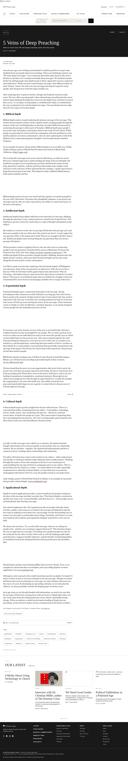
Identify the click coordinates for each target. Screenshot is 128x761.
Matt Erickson (71, 702)
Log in (111, 7)
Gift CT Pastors (84, 733)
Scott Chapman (9, 51)
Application (8, 634)
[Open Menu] (4, 14)
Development (52, 634)
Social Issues (43, 643)
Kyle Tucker (100, 703)
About (104, 728)
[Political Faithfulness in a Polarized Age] (109, 678)
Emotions (63, 634)
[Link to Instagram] (10, 736)
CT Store (82, 736)
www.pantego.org (25, 570)
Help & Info (107, 726)
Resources (121, 13)
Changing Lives (30, 634)
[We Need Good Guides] (79, 678)
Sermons (59, 731)
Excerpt (68, 688)
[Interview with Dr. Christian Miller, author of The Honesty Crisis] (49, 678)
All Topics (81, 13)
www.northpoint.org (37, 481)
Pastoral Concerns (50, 638)
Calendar (19, 634)
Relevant (19, 643)
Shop (82, 726)
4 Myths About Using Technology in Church (17, 677)
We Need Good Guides (78, 692)
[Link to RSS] (13, 736)
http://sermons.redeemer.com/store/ (46, 253)
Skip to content (5, 1)
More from (13, 613)
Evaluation (7, 638)
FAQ (104, 731)
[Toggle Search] (91, 21)
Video (37, 688)
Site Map (105, 733)
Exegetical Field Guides (63, 736)
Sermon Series (30, 643)
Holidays (59, 741)
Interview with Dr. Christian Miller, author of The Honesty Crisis (48, 695)
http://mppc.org (20, 152)
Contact (105, 736)
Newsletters (107, 13)
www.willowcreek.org (13, 362)
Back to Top (64, 718)
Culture (41, 634)
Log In (105, 744)
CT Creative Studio (30, 757)
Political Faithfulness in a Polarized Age (109, 694)
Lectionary (60, 739)
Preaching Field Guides (63, 733)
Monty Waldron (41, 708)
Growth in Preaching (33, 638)
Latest (12, 13)
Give (38, 757)
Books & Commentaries (60, 13)
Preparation (8, 643)
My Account (106, 739)
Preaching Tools (40, 13)
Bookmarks (106, 741)
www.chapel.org (45, 608)
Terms (16, 757)
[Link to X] (4, 736)
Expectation (19, 638)
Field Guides (24, 13)
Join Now (104, 7)
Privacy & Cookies (8, 757)
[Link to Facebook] (7, 736)
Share (112, 32)
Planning (62, 638)
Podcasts (37, 742)
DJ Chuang (9, 682)
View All (31, 665)
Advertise (22, 757)
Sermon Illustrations (62, 728)
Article (6, 32)
